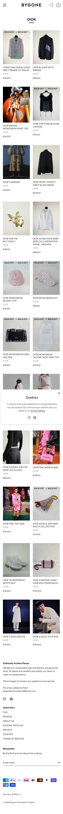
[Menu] (4, 5)
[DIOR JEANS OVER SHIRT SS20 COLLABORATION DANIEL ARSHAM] (46, 218)
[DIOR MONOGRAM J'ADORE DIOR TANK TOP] (46, 334)
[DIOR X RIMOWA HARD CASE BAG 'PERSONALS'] (46, 560)
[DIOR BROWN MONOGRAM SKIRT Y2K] (16, 105)
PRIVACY (7, 729)
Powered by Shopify (26, 802)
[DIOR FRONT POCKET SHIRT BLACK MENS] (46, 162)
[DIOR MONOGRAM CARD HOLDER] (16, 334)
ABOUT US (8, 721)
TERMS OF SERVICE (13, 738)
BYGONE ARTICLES (13, 725)
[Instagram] (29, 417)
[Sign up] (58, 762)
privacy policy (38, 410)
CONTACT (8, 734)
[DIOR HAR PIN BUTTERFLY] (16, 218)
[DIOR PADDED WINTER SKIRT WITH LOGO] (16, 447)
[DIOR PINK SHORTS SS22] (46, 447)
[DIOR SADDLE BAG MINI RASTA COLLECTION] (46, 504)
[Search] (51, 5)
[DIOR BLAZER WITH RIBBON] (46, 47)
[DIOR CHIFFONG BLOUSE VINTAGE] (46, 104)
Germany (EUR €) (10, 794)
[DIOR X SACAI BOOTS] (16, 616)
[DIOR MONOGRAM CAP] (46, 278)
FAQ (5, 712)
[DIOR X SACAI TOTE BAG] (46, 616)
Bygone (13, 802)
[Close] (59, 393)
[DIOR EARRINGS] (16, 162)
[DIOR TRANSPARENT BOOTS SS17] (16, 560)
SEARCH (7, 716)
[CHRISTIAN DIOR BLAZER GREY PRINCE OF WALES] (16, 47)
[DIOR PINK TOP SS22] (16, 504)
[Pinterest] (34, 417)
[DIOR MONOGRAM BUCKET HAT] (16, 278)
